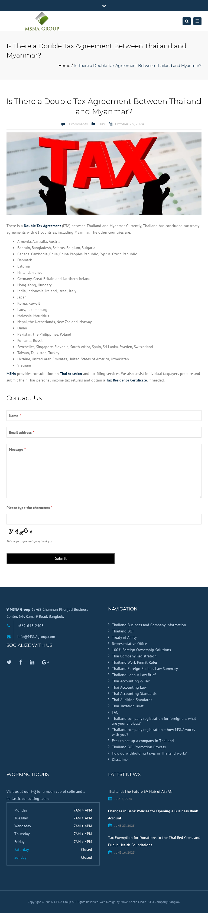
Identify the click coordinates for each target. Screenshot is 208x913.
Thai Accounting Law (129, 687)
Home (64, 65)
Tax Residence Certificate (126, 380)
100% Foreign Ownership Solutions (141, 649)
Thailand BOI (123, 631)
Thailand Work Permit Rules (135, 662)
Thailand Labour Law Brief (133, 674)
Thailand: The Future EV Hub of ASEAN (140, 791)
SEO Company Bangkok (164, 902)
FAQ (115, 712)
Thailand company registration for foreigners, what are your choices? (154, 721)
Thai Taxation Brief (127, 706)
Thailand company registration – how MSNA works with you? (153, 732)
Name (15, 415)
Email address (21, 432)
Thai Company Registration (134, 656)
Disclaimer (120, 759)
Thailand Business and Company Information (149, 624)
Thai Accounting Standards (134, 693)
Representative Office (129, 643)
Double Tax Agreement (42, 225)
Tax (102, 124)
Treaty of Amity (124, 637)
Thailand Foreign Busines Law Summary (145, 668)
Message (17, 449)
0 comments (78, 124)
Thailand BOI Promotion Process (139, 747)
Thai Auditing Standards (132, 699)
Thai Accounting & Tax (131, 681)
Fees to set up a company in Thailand (143, 740)
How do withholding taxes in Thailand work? (149, 753)
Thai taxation (71, 373)
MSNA (11, 373)
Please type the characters (29, 507)
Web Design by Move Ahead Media (123, 902)
